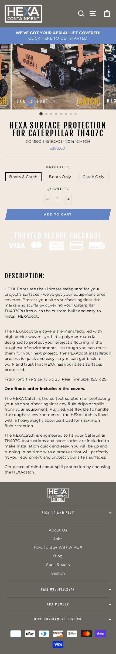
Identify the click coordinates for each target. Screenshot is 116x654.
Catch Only (94, 176)
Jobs (57, 538)
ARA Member (58, 604)
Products (58, 167)
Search (58, 573)
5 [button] (61, 114)
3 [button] (51, 114)
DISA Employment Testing (57, 619)
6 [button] (66, 114)
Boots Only (60, 176)
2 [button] (46, 114)
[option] (58, 35)
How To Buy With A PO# (58, 547)
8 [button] (75, 114)
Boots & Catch (23, 176)
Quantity (58, 189)
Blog (58, 555)
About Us (58, 530)
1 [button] (41, 113)
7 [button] (71, 114)
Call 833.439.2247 (58, 589)
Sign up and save (58, 513)
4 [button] (56, 114)
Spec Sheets (58, 564)
